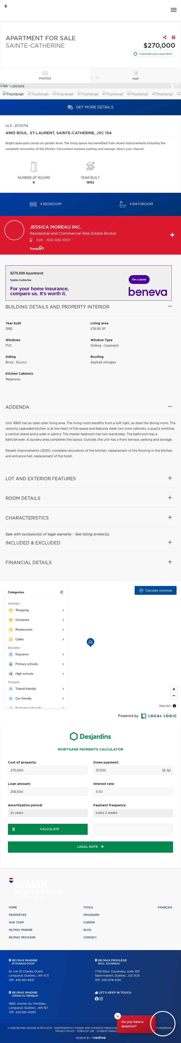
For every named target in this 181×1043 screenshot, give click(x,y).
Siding (11, 357)
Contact (90, 937)
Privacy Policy (65, 1031)
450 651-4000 (25, 1012)
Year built (13, 323)
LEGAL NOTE (88, 846)
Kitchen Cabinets (19, 373)
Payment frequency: (109, 805)
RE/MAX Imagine (20, 930)
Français (165, 907)
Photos (45, 78)
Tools (88, 907)
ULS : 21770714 (17, 126)
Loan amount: (19, 784)
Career (89, 922)
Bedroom (50, 204)
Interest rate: (104, 784)
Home (13, 907)
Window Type (101, 340)
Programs (91, 915)
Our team (16, 922)
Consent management (111, 1031)
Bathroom (141, 204)
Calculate (49, 829)
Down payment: (106, 762)
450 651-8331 (24, 980)
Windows (13, 340)
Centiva (98, 1037)
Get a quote (139, 279)
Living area (99, 323)
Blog (87, 930)
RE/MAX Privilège (22, 937)
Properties (17, 915)
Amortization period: (25, 805)
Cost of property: (22, 762)
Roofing (97, 357)
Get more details (94, 107)
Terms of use (85, 1031)
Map (135, 78)
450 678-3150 (111, 980)
